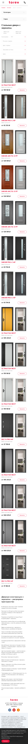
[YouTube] (14, 710)
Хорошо (5, 741)
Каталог (9, 7)
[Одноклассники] (18, 710)
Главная (3, 7)
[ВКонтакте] (9, 710)
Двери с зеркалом (17, 7)
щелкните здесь (5, 737)
